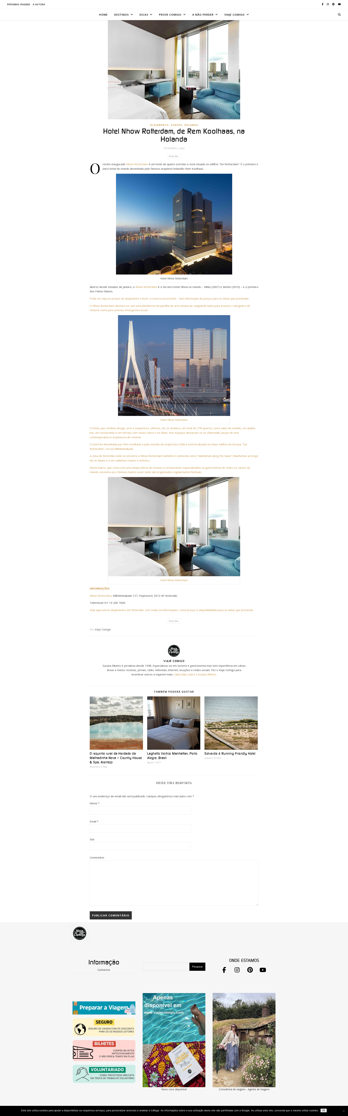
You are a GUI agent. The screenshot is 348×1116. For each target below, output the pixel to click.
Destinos (121, 14)
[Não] (343, 1111)
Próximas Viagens (18, 4)
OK (323, 1110)
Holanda (191, 125)
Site (92, 839)
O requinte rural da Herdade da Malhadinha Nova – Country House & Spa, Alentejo (116, 758)
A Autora (39, 4)
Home (103, 14)
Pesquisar (197, 966)
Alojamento (159, 125)
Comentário (97, 857)
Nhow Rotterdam (137, 164)
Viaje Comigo (103, 629)
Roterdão (174, 156)
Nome (95, 803)
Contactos (104, 969)
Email (94, 821)
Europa (176, 125)
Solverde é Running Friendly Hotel (230, 753)
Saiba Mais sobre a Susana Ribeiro (195, 674)
